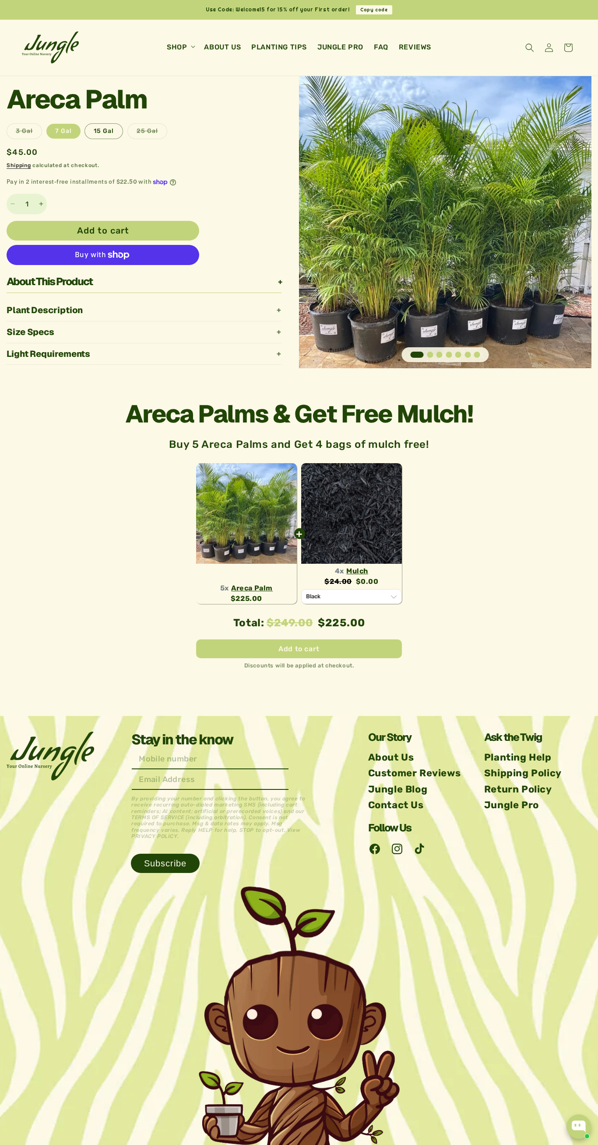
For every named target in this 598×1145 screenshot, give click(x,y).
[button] (180, 47)
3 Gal (29, 133)
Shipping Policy (523, 773)
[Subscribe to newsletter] (165, 863)
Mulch (357, 571)
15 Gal (104, 131)
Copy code (373, 10)
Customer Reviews (414, 773)
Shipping (19, 165)
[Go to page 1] (417, 355)
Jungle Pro (511, 805)
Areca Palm (252, 588)
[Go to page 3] (439, 355)
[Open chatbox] (578, 1126)
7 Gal (63, 131)
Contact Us (396, 805)
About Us (391, 757)
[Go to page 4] (449, 355)
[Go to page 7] (477, 355)
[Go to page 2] (430, 355)
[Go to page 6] (467, 355)
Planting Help (518, 757)
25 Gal (152, 133)
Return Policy (518, 789)
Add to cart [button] (299, 649)
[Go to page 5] (458, 355)
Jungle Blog (398, 789)
